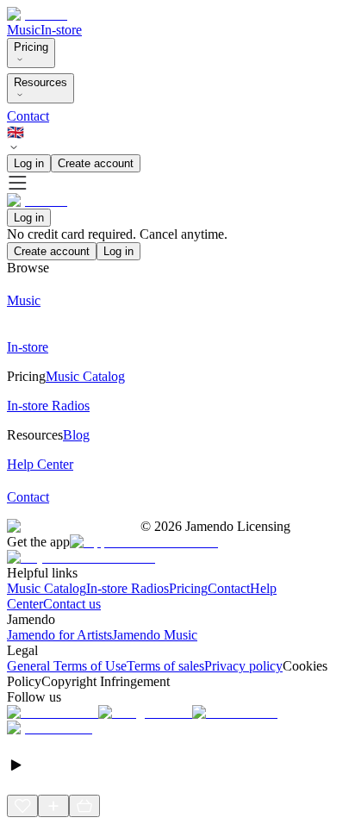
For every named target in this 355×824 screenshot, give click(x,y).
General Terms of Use (67, 666)
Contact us (72, 603)
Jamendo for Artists (59, 634)
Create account (96, 163)
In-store (61, 29)
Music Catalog (46, 588)
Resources (40, 82)
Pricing (31, 47)
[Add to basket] (84, 806)
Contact (28, 116)
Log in (29, 163)
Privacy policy (243, 666)
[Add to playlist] (53, 806)
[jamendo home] (37, 14)
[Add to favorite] (22, 806)
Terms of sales (165, 666)
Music (23, 29)
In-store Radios (127, 588)
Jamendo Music (154, 634)
